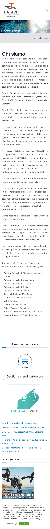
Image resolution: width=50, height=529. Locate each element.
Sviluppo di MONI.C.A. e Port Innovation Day (23, 427)
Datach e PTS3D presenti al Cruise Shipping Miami (22, 434)
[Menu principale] (46, 10)
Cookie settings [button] (10, 523)
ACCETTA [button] (24, 523)
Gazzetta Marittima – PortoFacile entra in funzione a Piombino (21, 450)
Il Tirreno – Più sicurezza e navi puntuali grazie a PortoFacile (24, 442)
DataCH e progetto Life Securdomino (19, 423)
